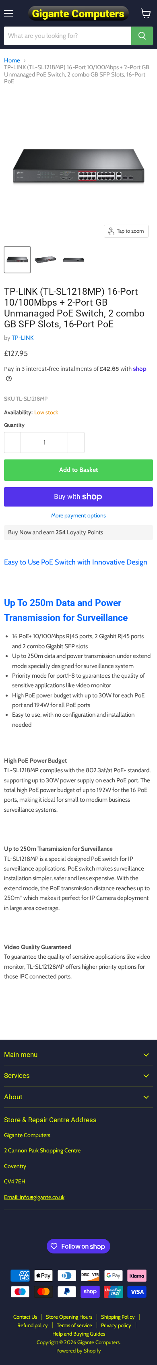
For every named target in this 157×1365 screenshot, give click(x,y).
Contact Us (25, 1316)
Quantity (14, 425)
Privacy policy (116, 1325)
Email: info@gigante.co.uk (34, 1197)
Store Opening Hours (69, 1316)
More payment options (78, 515)
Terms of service (74, 1325)
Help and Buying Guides (78, 1333)
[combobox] (67, 36)
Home (12, 60)
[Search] (142, 36)
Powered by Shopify (78, 1350)
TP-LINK (22, 337)
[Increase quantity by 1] (76, 442)
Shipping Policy (118, 1316)
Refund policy (32, 1325)
